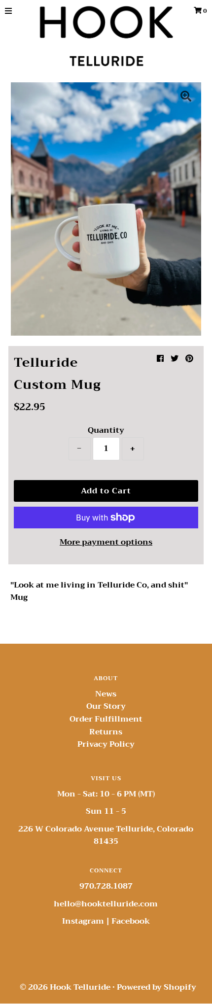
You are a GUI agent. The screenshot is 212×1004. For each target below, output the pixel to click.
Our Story (106, 706)
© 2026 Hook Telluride (65, 987)
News (105, 694)
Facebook (130, 921)
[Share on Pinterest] (189, 359)
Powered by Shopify (156, 987)
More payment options (106, 542)
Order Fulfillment (106, 719)
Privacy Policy (106, 744)
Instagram (83, 921)
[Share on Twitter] (174, 359)
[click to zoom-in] (186, 97)
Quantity (106, 430)
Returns (105, 732)
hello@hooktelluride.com (106, 904)
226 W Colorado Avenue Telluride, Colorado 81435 (105, 835)
